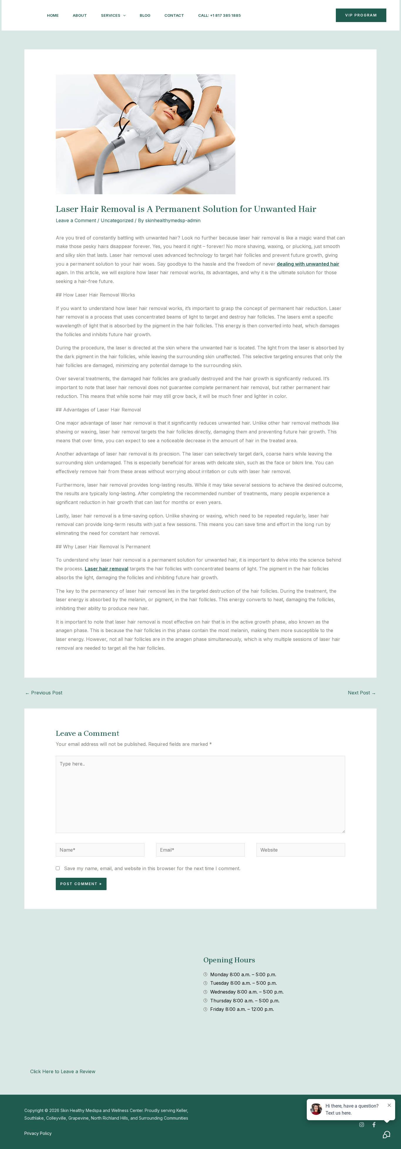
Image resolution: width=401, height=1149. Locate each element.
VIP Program (361, 15)
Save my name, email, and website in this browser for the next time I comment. (152, 868)
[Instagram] (259, 16)
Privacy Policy (38, 1133)
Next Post (362, 693)
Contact (174, 15)
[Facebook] (272, 16)
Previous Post (43, 693)
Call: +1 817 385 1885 (219, 15)
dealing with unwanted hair (308, 264)
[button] (123, 15)
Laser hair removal (106, 569)
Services (110, 15)
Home (53, 15)
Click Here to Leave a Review (62, 1071)
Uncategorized (117, 220)
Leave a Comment (76, 220)
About (80, 15)
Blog (145, 15)
